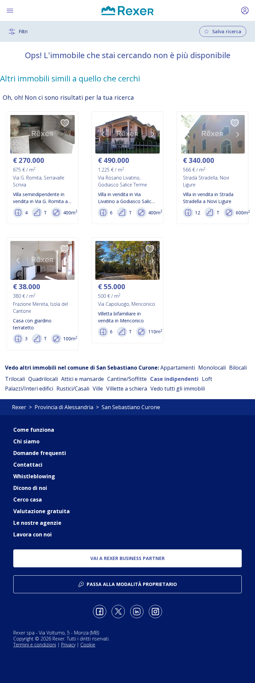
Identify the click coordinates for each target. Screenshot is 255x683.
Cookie (87, 644)
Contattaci (27, 464)
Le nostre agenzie (37, 522)
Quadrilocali (43, 379)
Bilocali (238, 367)
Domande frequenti (39, 453)
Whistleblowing (34, 476)
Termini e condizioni (34, 644)
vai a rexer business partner (127, 558)
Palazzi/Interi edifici (29, 388)
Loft (207, 379)
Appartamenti (177, 367)
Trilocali (15, 379)
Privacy (68, 644)
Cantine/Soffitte (127, 379)
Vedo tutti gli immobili (177, 388)
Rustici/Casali (72, 388)
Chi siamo (26, 441)
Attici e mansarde (82, 379)
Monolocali (212, 367)
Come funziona (33, 429)
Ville (98, 388)
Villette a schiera (126, 388)
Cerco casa (27, 499)
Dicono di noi (30, 488)
